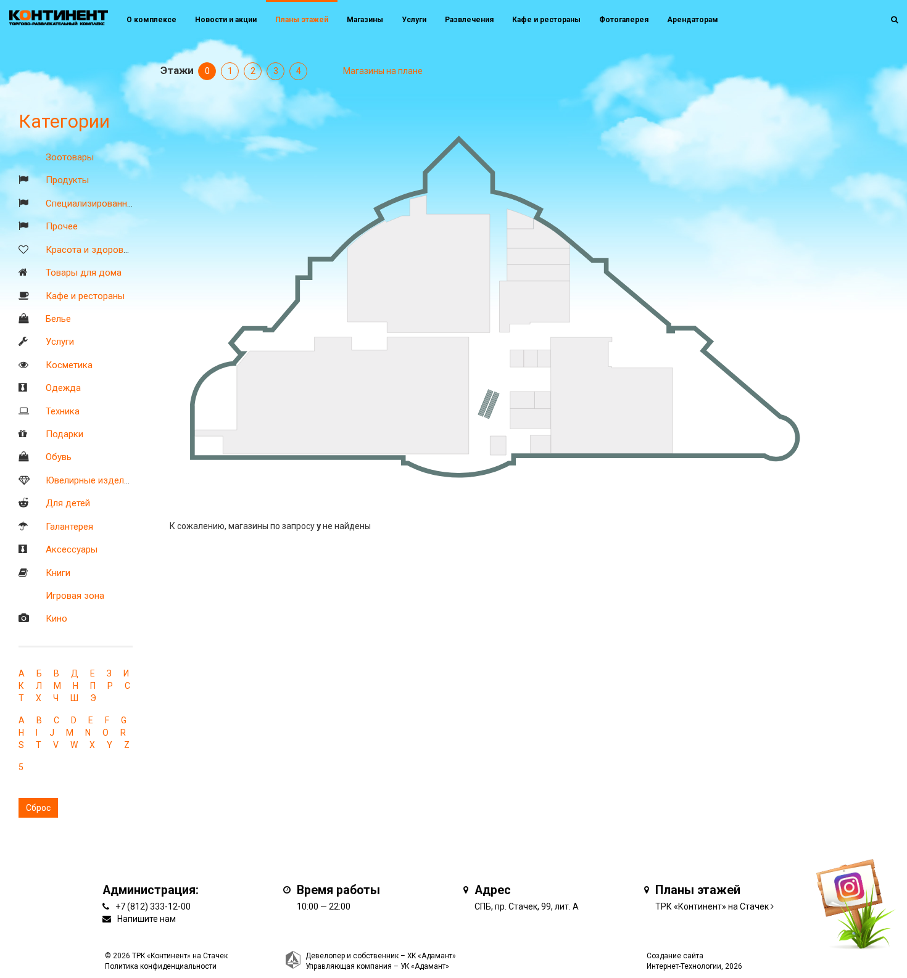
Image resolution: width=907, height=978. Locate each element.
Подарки (64, 434)
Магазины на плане (383, 71)
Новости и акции (226, 19)
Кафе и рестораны (85, 296)
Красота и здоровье (89, 249)
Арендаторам (692, 19)
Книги (58, 572)
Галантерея (69, 526)
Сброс (38, 808)
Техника (63, 411)
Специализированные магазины (114, 203)
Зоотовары (70, 157)
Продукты (67, 180)
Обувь (59, 456)
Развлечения (469, 19)
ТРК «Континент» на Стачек (712, 906)
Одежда (63, 387)
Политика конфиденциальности (161, 966)
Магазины (365, 19)
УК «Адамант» (424, 966)
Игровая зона (75, 595)
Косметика (69, 365)
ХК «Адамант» (431, 955)
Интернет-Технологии (684, 966)
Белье (58, 318)
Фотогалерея (623, 19)
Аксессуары (71, 549)
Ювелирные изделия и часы (105, 480)
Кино (56, 618)
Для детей (68, 503)
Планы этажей (301, 19)
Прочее (62, 226)
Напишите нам (146, 919)
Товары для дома (84, 272)
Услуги (60, 341)
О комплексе (151, 19)
